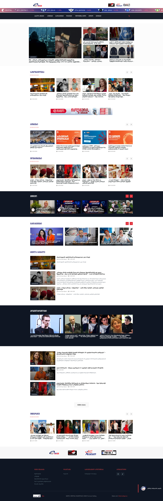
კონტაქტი (36, 476)
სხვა (33, 363)
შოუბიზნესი (36, 158)
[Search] (128, 16)
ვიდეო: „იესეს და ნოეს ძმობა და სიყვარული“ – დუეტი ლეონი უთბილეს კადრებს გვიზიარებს (93, 181)
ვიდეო (91, 16)
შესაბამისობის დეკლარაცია (41, 478)
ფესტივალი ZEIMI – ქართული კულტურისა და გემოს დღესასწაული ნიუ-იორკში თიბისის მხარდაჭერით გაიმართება (94, 147)
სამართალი (33, 57)
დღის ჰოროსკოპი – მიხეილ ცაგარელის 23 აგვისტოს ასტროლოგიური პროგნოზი (80, 368)
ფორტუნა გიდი (80, 16)
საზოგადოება (88, 39)
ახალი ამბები (39, 16)
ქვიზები (98, 16)
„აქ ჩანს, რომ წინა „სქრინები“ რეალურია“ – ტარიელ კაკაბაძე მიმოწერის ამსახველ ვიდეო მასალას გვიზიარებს (93, 60)
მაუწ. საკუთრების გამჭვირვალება (42, 481)
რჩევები (69, 16)
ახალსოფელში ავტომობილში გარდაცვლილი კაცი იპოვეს (38, 94)
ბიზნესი (50, 16)
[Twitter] (122, 474)
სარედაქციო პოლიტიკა (91, 473)
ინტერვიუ (35, 413)
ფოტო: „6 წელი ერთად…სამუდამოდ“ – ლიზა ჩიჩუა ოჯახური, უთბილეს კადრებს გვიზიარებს (42, 181)
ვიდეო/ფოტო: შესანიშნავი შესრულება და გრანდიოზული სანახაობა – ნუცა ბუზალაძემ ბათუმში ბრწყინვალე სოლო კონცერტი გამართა (68, 181)
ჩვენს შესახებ (37, 473)
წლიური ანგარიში (38, 484)
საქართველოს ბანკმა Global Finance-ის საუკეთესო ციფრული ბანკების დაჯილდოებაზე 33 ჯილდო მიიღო (120, 147)
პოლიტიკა (113, 39)
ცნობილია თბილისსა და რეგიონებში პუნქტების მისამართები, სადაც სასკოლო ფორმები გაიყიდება (121, 60)
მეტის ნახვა (81, 405)
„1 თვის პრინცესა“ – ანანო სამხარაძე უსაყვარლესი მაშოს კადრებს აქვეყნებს (119, 180)
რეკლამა (65, 473)
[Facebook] (118, 474)
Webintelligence (122, 496)
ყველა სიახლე (37, 252)
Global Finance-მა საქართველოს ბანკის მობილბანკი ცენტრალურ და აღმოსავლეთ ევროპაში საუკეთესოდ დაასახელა (68, 147)
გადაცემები (59, 16)
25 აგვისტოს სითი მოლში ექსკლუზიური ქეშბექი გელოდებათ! (41, 146)
